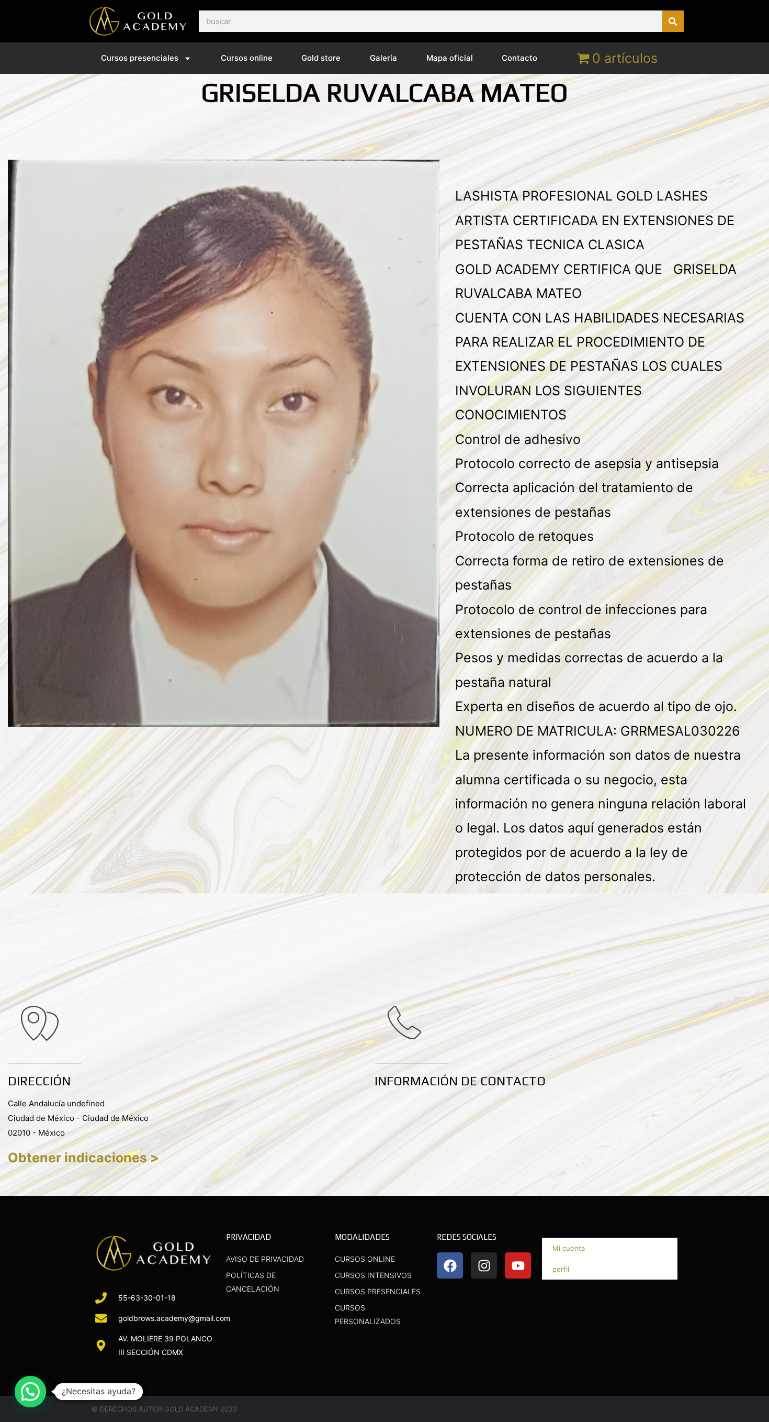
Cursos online (247, 58)
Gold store (321, 58)
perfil (560, 1269)
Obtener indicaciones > (83, 1157)
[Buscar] (673, 21)
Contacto (519, 58)
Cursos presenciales (139, 58)
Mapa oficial (449, 58)
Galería (383, 58)
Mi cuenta (568, 1248)
